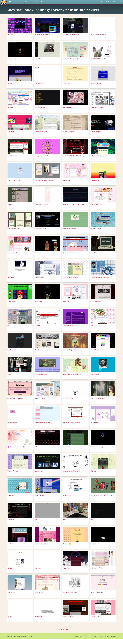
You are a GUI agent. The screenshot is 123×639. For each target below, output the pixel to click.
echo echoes (39, 592)
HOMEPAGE (39, 616)
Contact (113, 636)
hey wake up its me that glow (44, 180)
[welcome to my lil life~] (19, 170)
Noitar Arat (66, 568)
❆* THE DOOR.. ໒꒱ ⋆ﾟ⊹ (98, 59)
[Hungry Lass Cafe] (103, 194)
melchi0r (38, 59)
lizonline (37, 325)
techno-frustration (68, 616)
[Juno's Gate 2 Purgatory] (19, 388)
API (95, 636)
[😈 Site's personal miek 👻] (19, 437)
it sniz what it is (12, 59)
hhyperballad (94, 422)
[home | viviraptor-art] (19, 243)
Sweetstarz (66, 180)
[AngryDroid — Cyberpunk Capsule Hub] (75, 194)
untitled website (12, 422)
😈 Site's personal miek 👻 (16, 447)
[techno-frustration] (75, 607)
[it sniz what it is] (19, 49)
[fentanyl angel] (47, 267)
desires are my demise (98, 398)
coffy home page (96, 301)
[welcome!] (19, 485)
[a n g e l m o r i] (47, 388)
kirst (36, 519)
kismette (93, 471)
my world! (66, 301)
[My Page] (19, 97)
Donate (82, 636)
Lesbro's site (39, 471)
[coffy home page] (103, 291)
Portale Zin (66, 83)
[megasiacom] (75, 485)
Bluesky (31, 636)
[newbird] (103, 534)
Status (100, 636)
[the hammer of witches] (75, 582)
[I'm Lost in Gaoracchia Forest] (75, 49)
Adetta (9, 616)
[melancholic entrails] (47, 364)
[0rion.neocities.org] (75, 97)
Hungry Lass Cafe (96, 204)
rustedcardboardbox (41, 544)
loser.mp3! (10, 519)
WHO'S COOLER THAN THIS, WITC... (103, 495)
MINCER (10, 568)
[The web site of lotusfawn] (75, 267)
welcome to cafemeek (70, 228)
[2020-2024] (47, 291)
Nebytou (10, 204)
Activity (25, 2)
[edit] (103, 316)
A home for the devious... (43, 34)
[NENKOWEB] (47, 73)
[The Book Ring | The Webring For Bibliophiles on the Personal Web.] (75, 340)
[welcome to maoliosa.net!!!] (75, 461)
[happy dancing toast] (47, 146)
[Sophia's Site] (103, 364)
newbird (93, 544)
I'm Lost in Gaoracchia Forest (72, 59)
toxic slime (10, 34)
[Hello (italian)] (19, 291)
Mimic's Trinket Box (97, 592)
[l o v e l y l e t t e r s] (47, 194)
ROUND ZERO (68, 398)
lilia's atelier (11, 277)
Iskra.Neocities (12, 156)
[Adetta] (19, 607)
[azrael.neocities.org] (103, 437)
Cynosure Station (40, 228)
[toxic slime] (19, 25)
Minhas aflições (40, 107)
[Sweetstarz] (75, 170)
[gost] (103, 510)
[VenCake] (19, 73)
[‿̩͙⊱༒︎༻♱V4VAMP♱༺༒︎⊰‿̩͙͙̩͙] (75, 146)
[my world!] (75, 291)
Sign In (115, 2)
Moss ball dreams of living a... (72, 374)
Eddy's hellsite (39, 495)
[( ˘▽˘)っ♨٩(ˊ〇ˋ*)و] (103, 558)
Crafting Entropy (68, 325)
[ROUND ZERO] (75, 388)
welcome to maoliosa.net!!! (71, 471)
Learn (32, 2)
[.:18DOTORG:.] (103, 170)
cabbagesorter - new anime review (67, 10)
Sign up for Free (106, 2)
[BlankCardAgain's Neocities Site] (103, 267)
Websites (11, 2)
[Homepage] (19, 122)
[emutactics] (19, 534)
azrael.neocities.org (97, 447)
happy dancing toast (41, 156)
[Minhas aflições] (47, 97)
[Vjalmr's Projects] (19, 461)
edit (92, 325)
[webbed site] (19, 582)
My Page (10, 107)
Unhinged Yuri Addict (97, 107)
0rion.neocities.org (68, 107)
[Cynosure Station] (47, 219)
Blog (91, 636)
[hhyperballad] (103, 413)
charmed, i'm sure (68, 447)
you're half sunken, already (71, 422)
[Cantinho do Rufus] (19, 219)
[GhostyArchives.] (103, 73)
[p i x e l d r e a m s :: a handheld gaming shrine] (47, 413)
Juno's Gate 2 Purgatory (15, 398)
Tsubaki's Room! (96, 228)
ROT (36, 447)
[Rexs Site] (103, 243)
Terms (106, 636)
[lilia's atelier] (19, 267)
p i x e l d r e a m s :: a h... (43, 422)
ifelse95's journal (96, 350)
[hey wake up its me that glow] (47, 170)
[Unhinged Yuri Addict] (103, 97)
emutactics (10, 544)
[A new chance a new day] (75, 243)
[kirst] (47, 510)
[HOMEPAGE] (47, 607)
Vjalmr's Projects (12, 471)
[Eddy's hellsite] (47, 485)
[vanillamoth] (19, 340)
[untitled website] (19, 413)
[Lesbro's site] (47, 461)
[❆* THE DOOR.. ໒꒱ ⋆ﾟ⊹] (103, 49)
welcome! (10, 495)
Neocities (9, 636)
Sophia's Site (95, 374)
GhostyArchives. (96, 83)
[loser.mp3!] (19, 510)
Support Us (39, 2)
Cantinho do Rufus (13, 228)
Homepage (10, 132)
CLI (87, 636)
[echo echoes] (47, 582)
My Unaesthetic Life (41, 350)
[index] (19, 364)
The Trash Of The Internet (71, 34)
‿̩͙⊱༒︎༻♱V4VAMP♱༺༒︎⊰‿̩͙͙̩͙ (73, 156)
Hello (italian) (11, 301)
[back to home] (3, 3)
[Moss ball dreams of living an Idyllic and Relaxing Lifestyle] (75, 364)
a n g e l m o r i (40, 398)
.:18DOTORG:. (95, 180)
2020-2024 (38, 301)
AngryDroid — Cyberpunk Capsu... (74, 204)
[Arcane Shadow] (103, 122)
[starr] (19, 316)
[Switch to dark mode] (121, 2)
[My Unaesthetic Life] (47, 340)
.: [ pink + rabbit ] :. (96, 616)
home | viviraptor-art (13, 253)
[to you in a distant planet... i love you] (103, 25)
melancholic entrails (41, 374)
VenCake (10, 83)
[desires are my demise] (103, 388)
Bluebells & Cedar (68, 132)
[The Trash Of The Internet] (75, 25)
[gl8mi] (75, 510)
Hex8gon (38, 253)
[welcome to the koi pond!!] (103, 146)
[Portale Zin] (75, 73)
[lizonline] (47, 316)
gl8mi (64, 519)
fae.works (38, 568)
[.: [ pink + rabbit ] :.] (103, 607)
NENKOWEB (39, 83)
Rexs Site (94, 253)
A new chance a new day (71, 253)
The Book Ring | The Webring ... (73, 350)
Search (18, 2)
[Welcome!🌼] (75, 534)
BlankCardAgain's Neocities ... (100, 277)
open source (17, 636)
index (9, 374)
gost (92, 519)
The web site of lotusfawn (71, 277)
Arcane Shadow (96, 132)
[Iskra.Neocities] (19, 146)
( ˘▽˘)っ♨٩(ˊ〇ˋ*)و (97, 568)
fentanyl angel (39, 277)
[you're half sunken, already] (75, 413)
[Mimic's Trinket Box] (103, 582)
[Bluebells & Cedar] (75, 122)
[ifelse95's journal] (103, 340)
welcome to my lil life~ (14, 180)
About (76, 636)
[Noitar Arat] (75, 558)
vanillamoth (11, 350)
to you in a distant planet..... (99, 34)
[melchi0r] (47, 49)
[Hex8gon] (47, 243)
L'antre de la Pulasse (41, 132)
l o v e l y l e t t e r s (41, 204)
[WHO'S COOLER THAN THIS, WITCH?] (103, 485)
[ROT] (47, 437)
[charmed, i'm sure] (75, 437)
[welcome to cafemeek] (75, 219)
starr (8, 325)
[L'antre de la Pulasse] (47, 122)
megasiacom (67, 495)
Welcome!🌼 (67, 544)
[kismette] (103, 461)
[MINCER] (19, 558)
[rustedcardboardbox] (47, 534)
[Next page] (67, 629)
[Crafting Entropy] (75, 316)
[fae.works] (47, 558)
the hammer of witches (70, 592)
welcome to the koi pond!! (98, 156)
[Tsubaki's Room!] (103, 219)
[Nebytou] (19, 194)
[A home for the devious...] (47, 25)
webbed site (11, 592)
